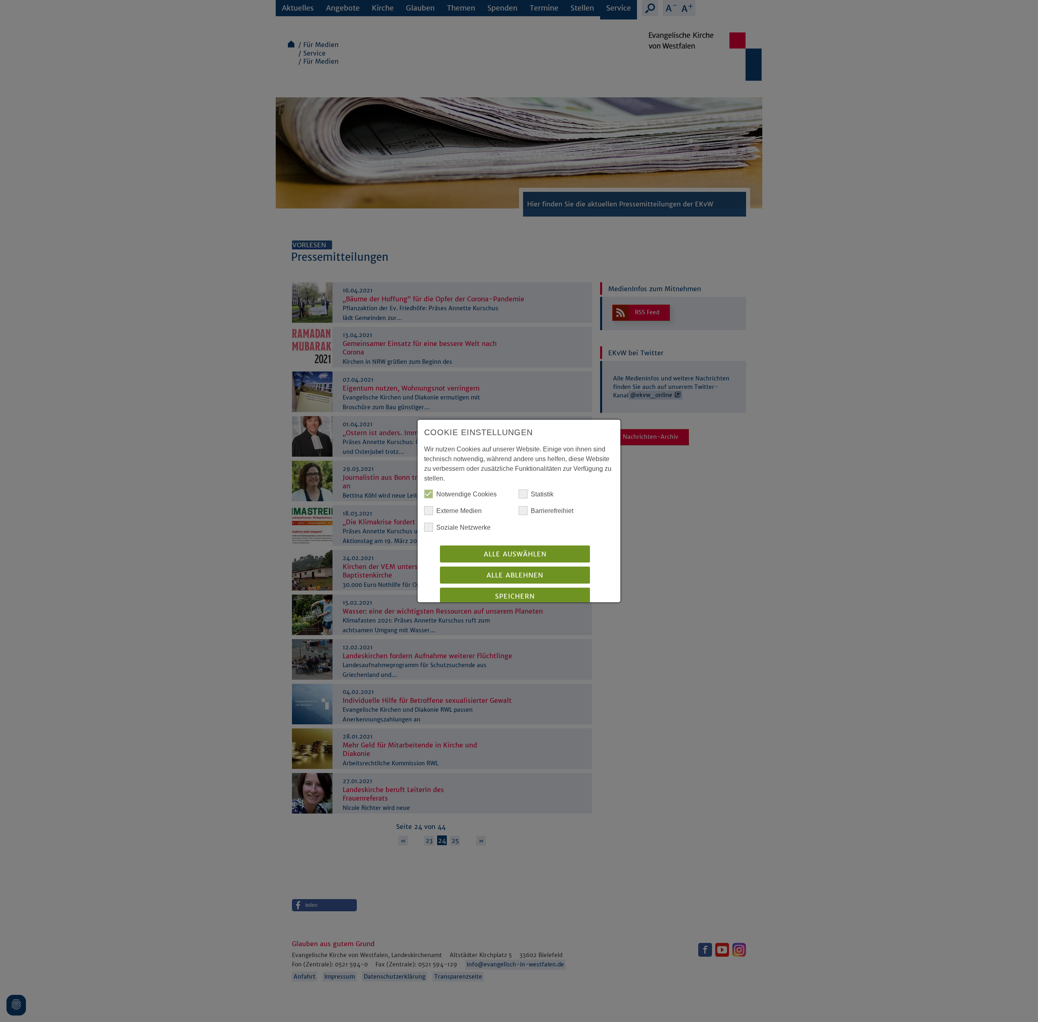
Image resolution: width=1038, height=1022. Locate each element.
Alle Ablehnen (515, 575)
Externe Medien (459, 510)
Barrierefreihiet (552, 510)
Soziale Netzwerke (463, 527)
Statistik (542, 494)
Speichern (515, 596)
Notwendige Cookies (466, 494)
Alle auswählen (515, 554)
